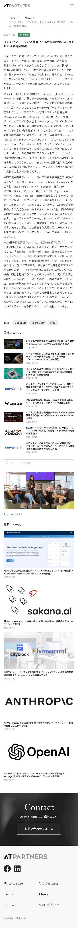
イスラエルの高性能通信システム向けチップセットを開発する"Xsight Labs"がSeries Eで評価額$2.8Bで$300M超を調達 (50, 371)
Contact (10, 905)
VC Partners (48, 883)
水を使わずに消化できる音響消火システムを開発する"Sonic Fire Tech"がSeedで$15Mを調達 (50, 342)
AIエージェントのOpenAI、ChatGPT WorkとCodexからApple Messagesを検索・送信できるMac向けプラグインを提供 (34, 775)
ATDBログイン (47, 904)
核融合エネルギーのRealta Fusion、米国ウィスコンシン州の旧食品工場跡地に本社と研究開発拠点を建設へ (50, 430)
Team (8, 894)
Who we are (13, 883)
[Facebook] (7, 868)
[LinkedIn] (17, 868)
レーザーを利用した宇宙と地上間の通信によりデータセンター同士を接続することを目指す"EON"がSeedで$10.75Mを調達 (50, 356)
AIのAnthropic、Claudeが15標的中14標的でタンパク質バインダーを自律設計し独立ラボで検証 (38, 724)
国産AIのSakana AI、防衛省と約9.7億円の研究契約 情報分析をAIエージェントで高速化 (38, 623)
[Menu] (72, 6)
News (28, 18)
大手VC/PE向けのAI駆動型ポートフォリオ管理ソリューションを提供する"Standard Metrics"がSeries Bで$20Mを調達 (38, 572)
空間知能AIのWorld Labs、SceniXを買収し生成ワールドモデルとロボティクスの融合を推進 (49, 401)
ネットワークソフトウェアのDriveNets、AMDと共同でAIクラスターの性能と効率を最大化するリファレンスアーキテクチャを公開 (50, 386)
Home (12, 18)
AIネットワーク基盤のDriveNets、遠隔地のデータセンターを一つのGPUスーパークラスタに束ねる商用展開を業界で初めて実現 (50, 445)
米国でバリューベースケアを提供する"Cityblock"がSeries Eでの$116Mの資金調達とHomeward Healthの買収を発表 (38, 673)
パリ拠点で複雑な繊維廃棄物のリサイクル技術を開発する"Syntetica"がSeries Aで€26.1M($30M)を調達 (50, 415)
